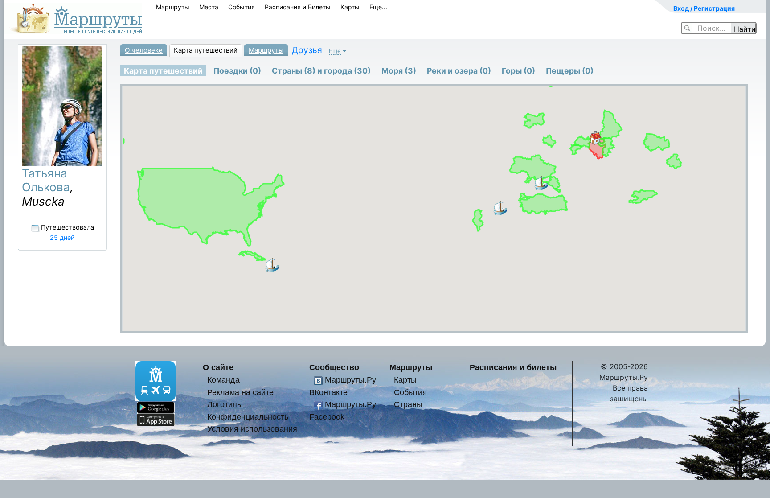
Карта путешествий (206, 50)
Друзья (307, 50)
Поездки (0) (237, 70)
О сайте (218, 367)
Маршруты (172, 7)
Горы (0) (518, 70)
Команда (223, 379)
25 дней (62, 237)
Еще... (378, 7)
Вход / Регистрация (704, 8)
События (241, 7)
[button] (595, 138)
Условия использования (252, 428)
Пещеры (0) (570, 70)
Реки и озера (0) (459, 70)
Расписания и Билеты (298, 7)
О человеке (144, 50)
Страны (408, 404)
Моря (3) (398, 70)
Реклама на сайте (240, 392)
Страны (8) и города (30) (321, 70)
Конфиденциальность (247, 416)
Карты (350, 7)
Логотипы (225, 404)
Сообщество (334, 367)
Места (208, 7)
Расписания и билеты (513, 367)
